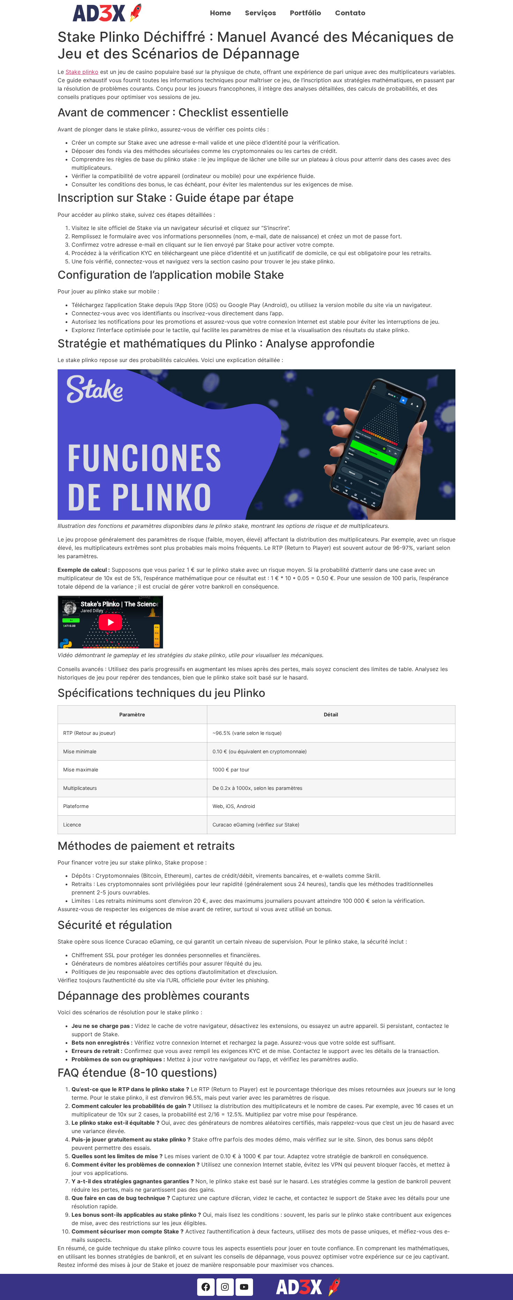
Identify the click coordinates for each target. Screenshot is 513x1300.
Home (220, 13)
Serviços (260, 13)
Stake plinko (82, 71)
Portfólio (305, 13)
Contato (350, 13)
